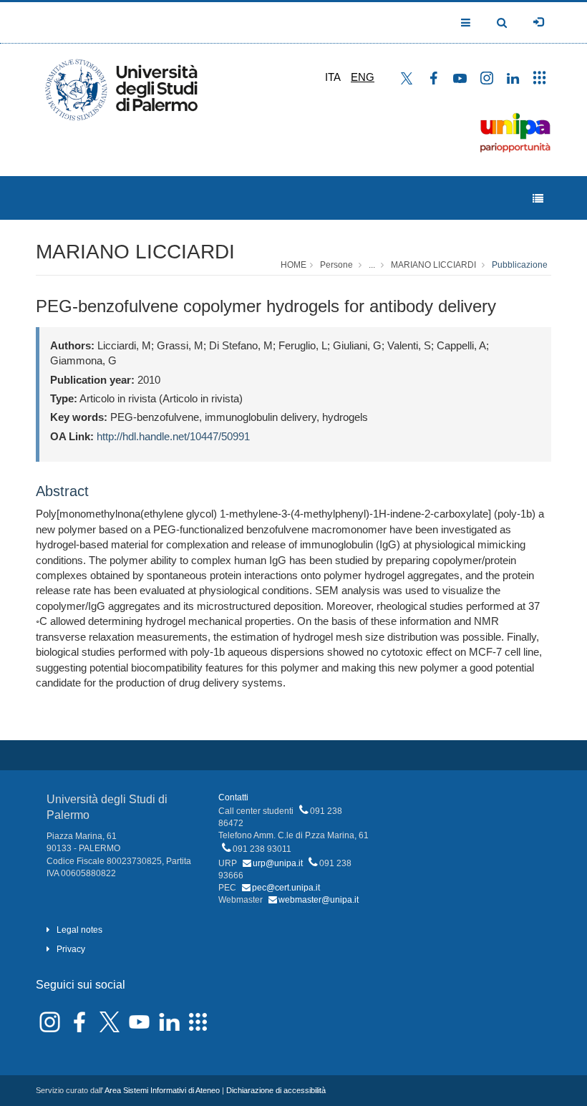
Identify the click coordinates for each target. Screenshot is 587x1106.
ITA (333, 77)
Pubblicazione (520, 265)
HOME (293, 265)
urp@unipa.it (278, 863)
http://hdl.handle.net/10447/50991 (173, 436)
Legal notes (79, 930)
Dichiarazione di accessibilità (276, 1090)
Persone (336, 265)
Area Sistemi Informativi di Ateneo (162, 1090)
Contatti (233, 797)
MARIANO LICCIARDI (135, 252)
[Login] (538, 22)
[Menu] (538, 198)
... (372, 265)
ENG (362, 77)
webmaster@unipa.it (318, 900)
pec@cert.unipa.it (286, 888)
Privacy (71, 949)
